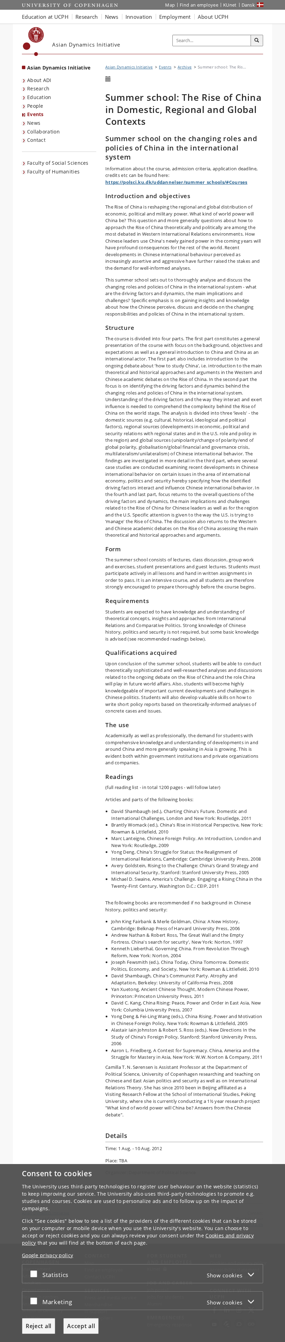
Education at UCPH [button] (45, 16)
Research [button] (86, 16)
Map (170, 5)
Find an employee (199, 5)
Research (38, 88)
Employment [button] (175, 16)
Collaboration (43, 131)
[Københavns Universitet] (33, 41)
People (35, 106)
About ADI (39, 80)
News (33, 123)
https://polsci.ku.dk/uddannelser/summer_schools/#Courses (176, 182)
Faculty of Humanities (53, 171)
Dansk (248, 5)
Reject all (38, 1326)
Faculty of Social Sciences (58, 163)
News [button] (112, 16)
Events (35, 114)
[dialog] (142, 1253)
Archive (185, 67)
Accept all (81, 1326)
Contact (36, 140)
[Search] (257, 41)
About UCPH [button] (213, 16)
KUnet (230, 5)
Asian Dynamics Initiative (59, 67)
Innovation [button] (138, 16)
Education (39, 97)
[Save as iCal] (108, 79)
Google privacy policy (47, 1255)
